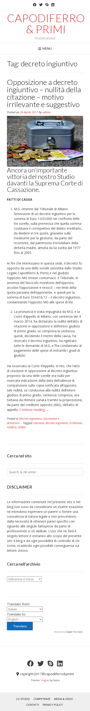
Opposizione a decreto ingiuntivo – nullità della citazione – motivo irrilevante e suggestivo (44, 93)
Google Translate (74, 631)
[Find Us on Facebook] (34, 5)
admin (46, 112)
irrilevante (75, 423)
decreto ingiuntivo (56, 423)
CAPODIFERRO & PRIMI (46, 23)
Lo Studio (23, 699)
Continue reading (34, 409)
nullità (22, 427)
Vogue (45, 680)
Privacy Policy (53, 704)
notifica (11, 427)
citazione (38, 423)
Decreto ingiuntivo (30, 419)
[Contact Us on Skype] (46, 5)
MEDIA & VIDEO (63, 699)
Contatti (32, 704)
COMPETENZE (41, 699)
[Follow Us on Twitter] (41, 5)
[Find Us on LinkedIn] (52, 5)
